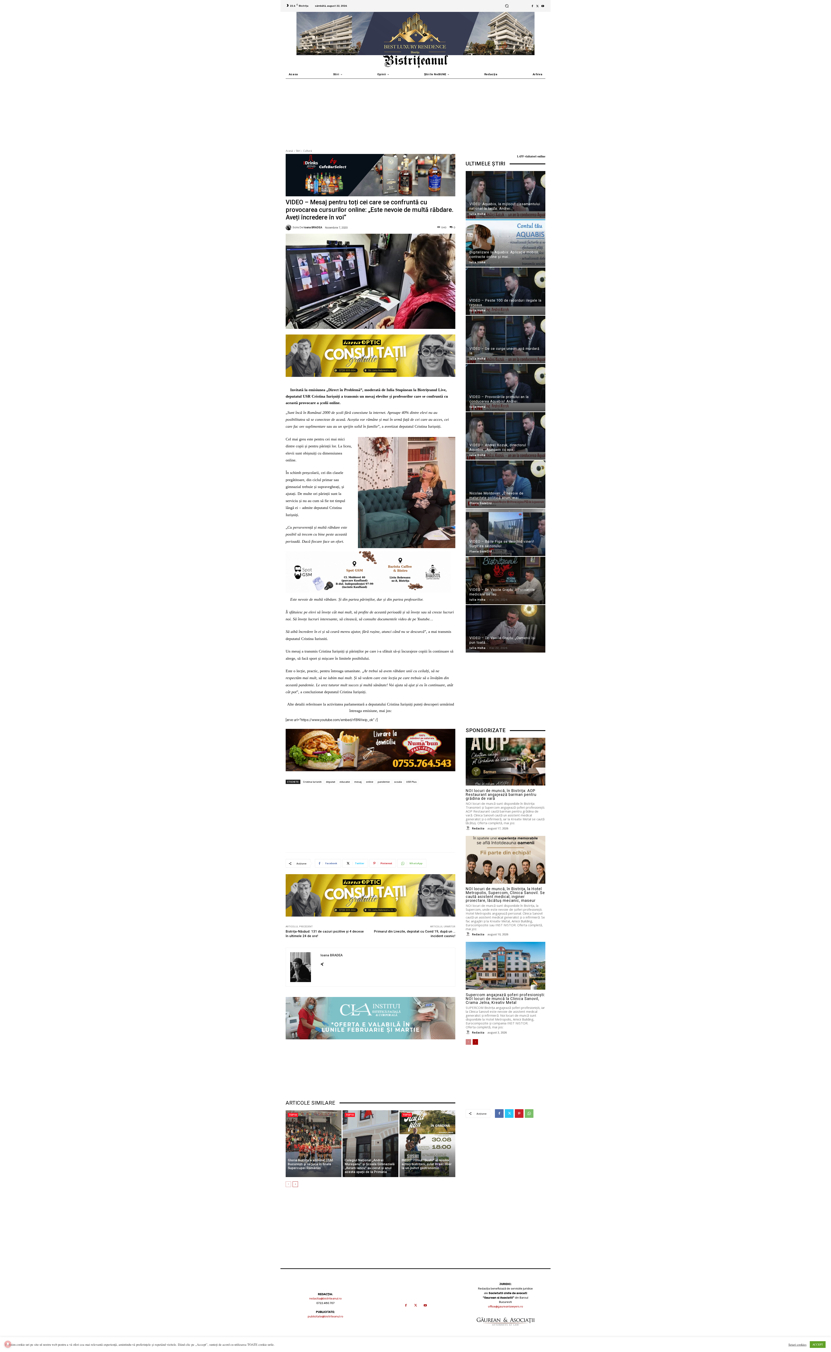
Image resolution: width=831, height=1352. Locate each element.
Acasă (289, 151)
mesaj (358, 781)
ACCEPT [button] (817, 1344)
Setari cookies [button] (797, 1345)
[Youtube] (542, 6)
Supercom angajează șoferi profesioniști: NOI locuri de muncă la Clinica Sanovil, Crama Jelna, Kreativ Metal (505, 998)
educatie (345, 781)
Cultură (307, 151)
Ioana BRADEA (313, 227)
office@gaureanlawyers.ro (505, 1306)
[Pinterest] (519, 1113)
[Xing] (322, 963)
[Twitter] (537, 6)
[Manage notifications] (7, 1344)
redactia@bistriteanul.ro (325, 1298)
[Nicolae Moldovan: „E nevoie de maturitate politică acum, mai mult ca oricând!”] (505, 484)
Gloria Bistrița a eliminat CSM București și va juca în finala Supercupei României (310, 1164)
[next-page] (295, 1184)
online (369, 781)
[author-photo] (468, 828)
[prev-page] (288, 1184)
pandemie (384, 781)
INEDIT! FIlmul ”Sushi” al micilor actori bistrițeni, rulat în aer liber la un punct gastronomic (427, 1164)
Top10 (293, 1115)
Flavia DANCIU (480, 503)
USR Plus (411, 781)
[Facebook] (532, 6)
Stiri (298, 151)
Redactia (478, 828)
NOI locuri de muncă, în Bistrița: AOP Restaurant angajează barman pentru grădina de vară (501, 794)
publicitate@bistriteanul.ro (325, 1316)
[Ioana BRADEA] (289, 227)
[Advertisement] (415, 111)
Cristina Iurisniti (312, 781)
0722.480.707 (325, 1303)
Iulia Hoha (477, 214)
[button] (507, 6)
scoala (398, 781)
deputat (330, 781)
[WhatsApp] (529, 1113)
